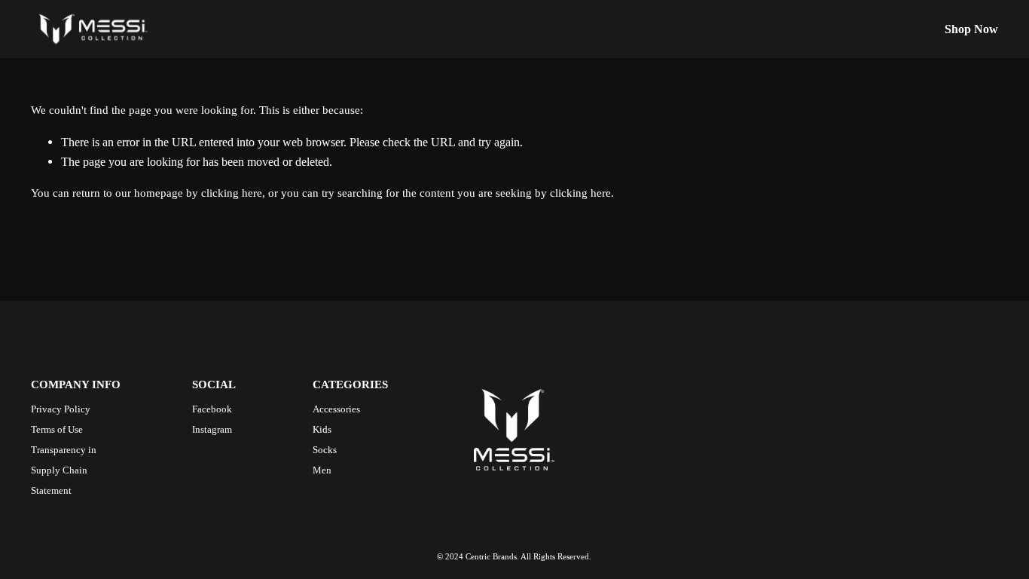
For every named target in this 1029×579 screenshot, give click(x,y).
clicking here (231, 193)
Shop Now (971, 29)
